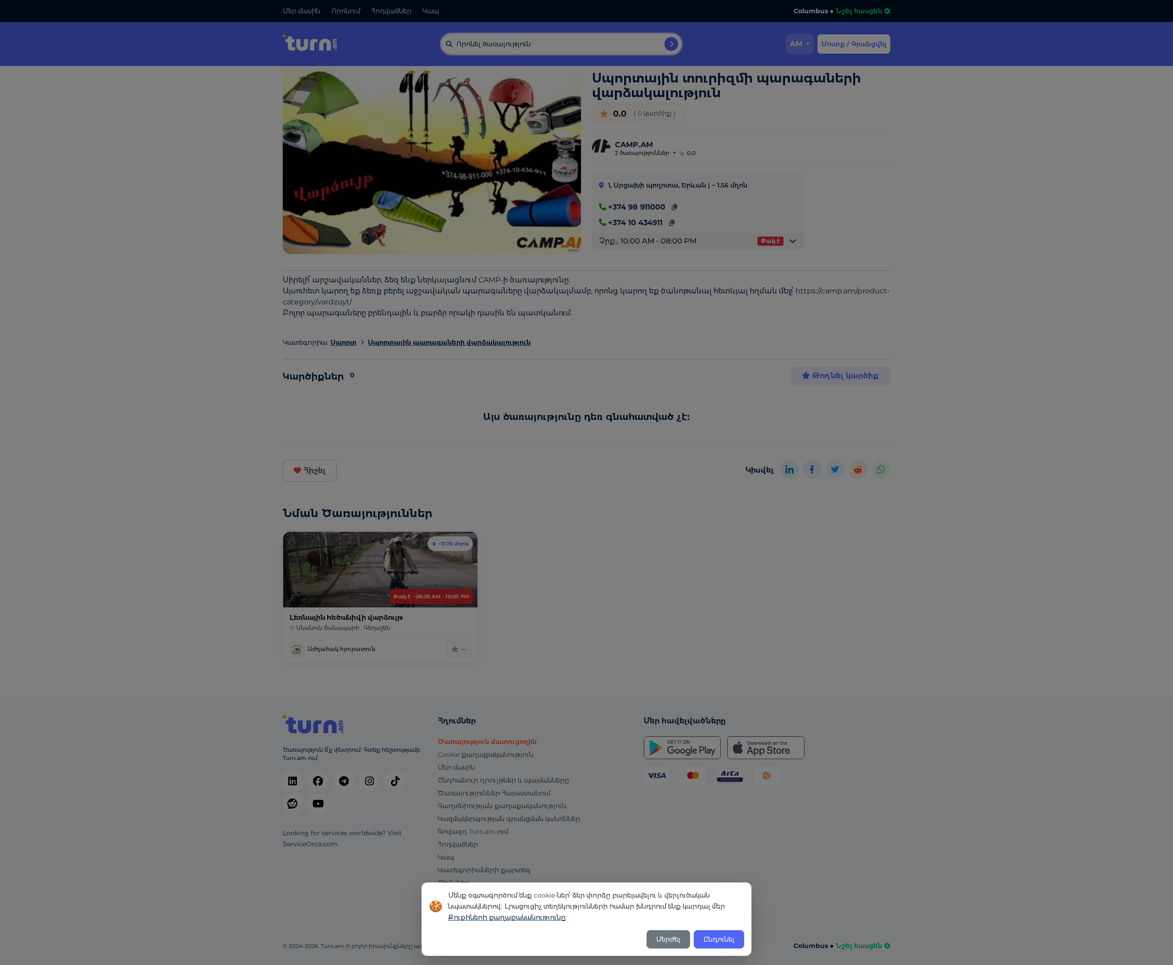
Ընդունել (718, 939)
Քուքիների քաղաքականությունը (506, 917)
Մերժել (668, 939)
